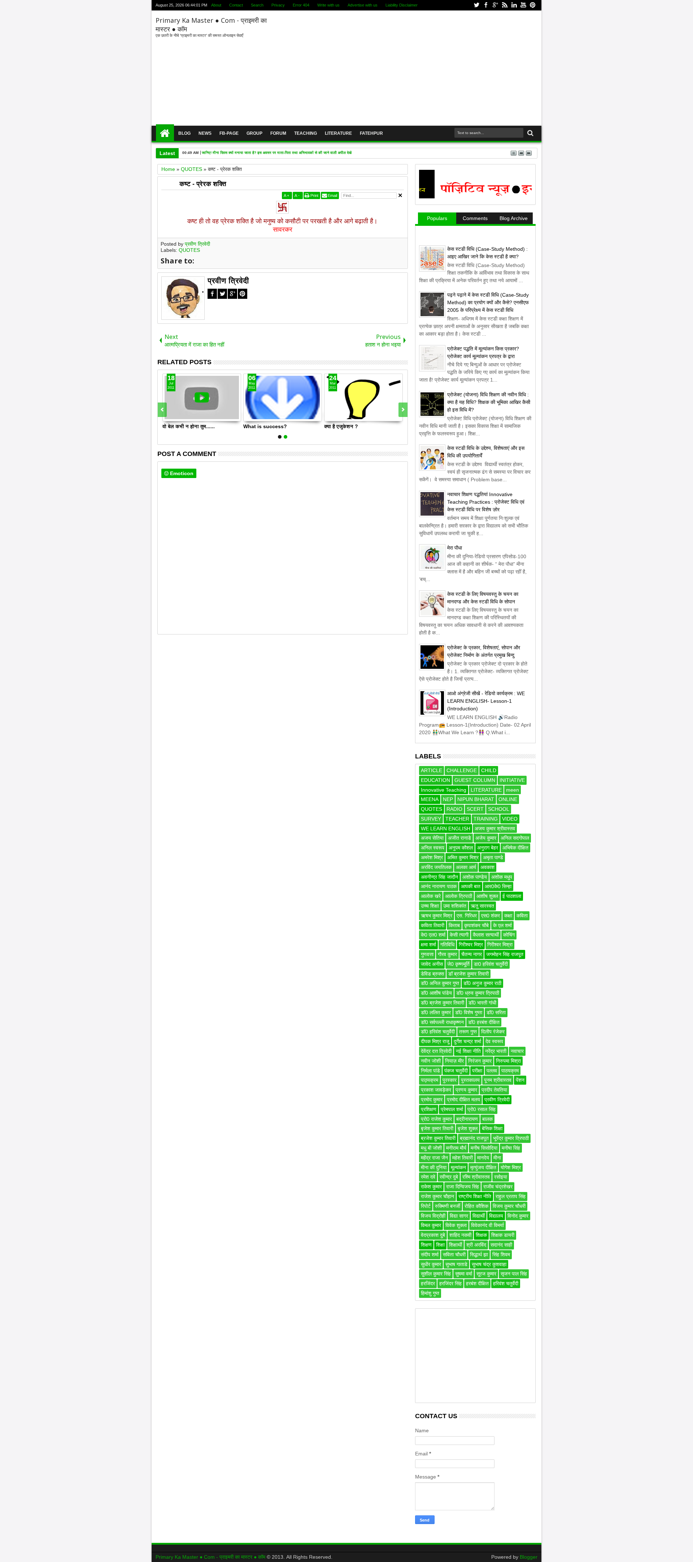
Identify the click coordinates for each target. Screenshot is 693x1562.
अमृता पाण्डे (493, 857)
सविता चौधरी (454, 1254)
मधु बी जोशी (431, 1148)
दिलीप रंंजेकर (493, 1031)
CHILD (488, 770)
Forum (278, 133)
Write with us (328, 5)
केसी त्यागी (459, 935)
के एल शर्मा (502, 925)
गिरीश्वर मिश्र (471, 944)
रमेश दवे (428, 1177)
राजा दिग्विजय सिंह (462, 1186)
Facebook (486, 5)
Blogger (528, 1557)
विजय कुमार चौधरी (509, 1206)
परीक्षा (477, 1070)
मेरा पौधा (454, 548)
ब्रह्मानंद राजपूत (474, 1138)
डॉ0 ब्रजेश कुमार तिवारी (442, 1003)
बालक (487, 1119)
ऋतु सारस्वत (482, 906)
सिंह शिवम (501, 1254)
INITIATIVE (512, 780)
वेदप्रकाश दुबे (433, 1235)
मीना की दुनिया (433, 1167)
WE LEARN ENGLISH (445, 828)
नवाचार (517, 1051)
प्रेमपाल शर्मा (452, 1109)
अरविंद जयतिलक (436, 867)
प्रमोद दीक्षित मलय (463, 1099)
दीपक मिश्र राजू (435, 1041)
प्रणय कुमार (466, 1090)
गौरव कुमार (447, 954)
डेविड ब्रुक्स (432, 974)
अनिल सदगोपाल (515, 838)
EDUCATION (435, 780)
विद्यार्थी (478, 1216)
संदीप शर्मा (430, 1254)
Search (257, 5)
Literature (338, 133)
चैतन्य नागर (471, 954)
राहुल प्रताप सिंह (511, 1196)
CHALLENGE (461, 770)
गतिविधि (447, 944)
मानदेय (483, 1158)
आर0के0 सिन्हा (498, 886)
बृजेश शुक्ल (468, 1128)
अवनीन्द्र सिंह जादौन (439, 877)
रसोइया (500, 1177)
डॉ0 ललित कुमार (436, 1012)
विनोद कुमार (517, 1216)
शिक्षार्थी (455, 1245)
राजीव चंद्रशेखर (498, 1186)
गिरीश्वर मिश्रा (500, 944)
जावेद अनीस (432, 964)
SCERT (475, 809)
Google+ (495, 5)
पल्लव (492, 1070)
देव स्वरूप (494, 1041)
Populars (437, 218)
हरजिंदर (428, 1283)
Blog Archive (514, 218)
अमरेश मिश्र (432, 857)
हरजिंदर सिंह (450, 1283)
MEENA (430, 799)
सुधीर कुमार (431, 1264)
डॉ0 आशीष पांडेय (436, 993)
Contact (236, 5)
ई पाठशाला (511, 896)
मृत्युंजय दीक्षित (483, 1167)
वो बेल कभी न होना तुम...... (188, 426)
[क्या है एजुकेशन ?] (363, 397)
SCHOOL (498, 809)
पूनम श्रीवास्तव (497, 1080)
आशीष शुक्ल (487, 896)
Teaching (305, 133)
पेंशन (520, 1080)
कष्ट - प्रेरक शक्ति (202, 184)
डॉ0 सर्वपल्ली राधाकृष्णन (442, 1022)
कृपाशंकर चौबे (476, 925)
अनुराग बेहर (487, 848)
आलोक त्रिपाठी (458, 896)
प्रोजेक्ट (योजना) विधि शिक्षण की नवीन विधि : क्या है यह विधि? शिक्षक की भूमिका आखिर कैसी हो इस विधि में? (488, 402)
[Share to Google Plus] (184, 415)
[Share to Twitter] (176, 415)
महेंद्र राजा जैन (434, 1158)
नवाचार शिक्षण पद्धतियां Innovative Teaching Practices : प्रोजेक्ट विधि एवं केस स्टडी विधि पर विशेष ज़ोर (485, 501)
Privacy (278, 5)
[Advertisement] (403, 68)
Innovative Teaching (443, 790)
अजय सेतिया (432, 838)
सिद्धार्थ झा (479, 1254)
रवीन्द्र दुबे (449, 1177)
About (216, 5)
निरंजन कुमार (480, 1061)
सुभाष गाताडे (456, 1264)
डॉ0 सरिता (496, 1012)
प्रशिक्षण (428, 1109)
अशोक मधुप (501, 877)
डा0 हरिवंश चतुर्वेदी (491, 964)
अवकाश (487, 867)
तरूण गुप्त (468, 1031)
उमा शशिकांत (454, 906)
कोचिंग (509, 935)
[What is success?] (282, 397)
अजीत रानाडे (459, 838)
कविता (522, 915)
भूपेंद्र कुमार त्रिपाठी (511, 1138)
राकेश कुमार (431, 1186)
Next (162, 410)
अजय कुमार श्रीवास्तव (495, 828)
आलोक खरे (431, 896)
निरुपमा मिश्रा (508, 1061)
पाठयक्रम (510, 1070)
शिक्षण (426, 1245)
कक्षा (508, 915)
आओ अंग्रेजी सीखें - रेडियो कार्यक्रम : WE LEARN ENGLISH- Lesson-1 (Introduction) (486, 700)
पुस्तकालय (470, 1080)
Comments (475, 218)
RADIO (454, 809)
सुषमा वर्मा (463, 1274)
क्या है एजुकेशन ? (341, 426)
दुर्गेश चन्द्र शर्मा (467, 1041)
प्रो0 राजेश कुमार (436, 1119)
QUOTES (189, 250)
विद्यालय (496, 1216)
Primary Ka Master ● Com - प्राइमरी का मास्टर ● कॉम (211, 1557)
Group (254, 133)
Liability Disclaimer (401, 5)
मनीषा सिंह (511, 1148)
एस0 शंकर (490, 915)
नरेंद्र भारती (495, 1051)
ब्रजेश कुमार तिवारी (438, 1138)
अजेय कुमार (485, 838)
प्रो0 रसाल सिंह (481, 1109)
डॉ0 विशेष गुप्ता (468, 1012)
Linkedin (514, 5)
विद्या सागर (459, 1216)
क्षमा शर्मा (428, 944)
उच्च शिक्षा (430, 906)
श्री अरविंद (476, 1245)
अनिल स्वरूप (432, 848)
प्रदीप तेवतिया (494, 1090)
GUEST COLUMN (474, 780)
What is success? (265, 426)
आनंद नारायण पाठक (439, 886)
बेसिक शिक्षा (492, 1128)
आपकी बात (470, 886)
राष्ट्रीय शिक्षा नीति (474, 1196)
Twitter (476, 5)
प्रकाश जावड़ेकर (436, 1090)
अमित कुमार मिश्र (463, 857)
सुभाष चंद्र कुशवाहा (489, 1264)
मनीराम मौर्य (456, 1148)
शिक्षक (481, 1235)
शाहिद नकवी (460, 1235)
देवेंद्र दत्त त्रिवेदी (436, 1051)
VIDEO (510, 819)
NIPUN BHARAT (475, 799)
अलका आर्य (466, 867)
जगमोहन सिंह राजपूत (504, 954)
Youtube (523, 5)
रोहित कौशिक (476, 1206)
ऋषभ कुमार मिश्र (436, 915)
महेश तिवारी (462, 1158)
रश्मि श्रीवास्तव (476, 1177)
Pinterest (532, 5)
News (205, 133)
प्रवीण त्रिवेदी (197, 244)
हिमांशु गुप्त (430, 1293)
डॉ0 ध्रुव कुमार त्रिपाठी (477, 993)
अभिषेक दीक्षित (515, 848)
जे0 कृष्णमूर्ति (458, 964)
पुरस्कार (450, 1080)
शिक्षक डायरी (502, 1235)
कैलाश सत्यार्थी (486, 935)
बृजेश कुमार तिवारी (437, 1128)
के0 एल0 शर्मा (433, 935)
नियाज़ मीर (454, 1061)
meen (512, 790)
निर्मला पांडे (430, 1070)
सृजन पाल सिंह (514, 1274)
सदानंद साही (501, 1245)
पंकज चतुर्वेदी (456, 1070)
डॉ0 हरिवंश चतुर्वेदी (438, 1031)
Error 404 (301, 5)
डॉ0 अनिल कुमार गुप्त (440, 983)
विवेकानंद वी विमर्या (487, 1225)
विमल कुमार (431, 1225)
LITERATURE (486, 790)
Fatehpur (371, 133)
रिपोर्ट (426, 1206)
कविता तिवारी (432, 925)
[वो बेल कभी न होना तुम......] (202, 397)
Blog (184, 133)
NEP (448, 799)
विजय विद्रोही (433, 1216)
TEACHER (457, 819)
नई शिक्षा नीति (468, 1051)
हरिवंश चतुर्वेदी (505, 1283)
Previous (402, 410)
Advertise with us (363, 5)
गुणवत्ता (427, 954)
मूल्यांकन (458, 1167)
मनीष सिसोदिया (484, 1148)
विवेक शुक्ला (456, 1225)
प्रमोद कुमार (432, 1099)
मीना (497, 1158)
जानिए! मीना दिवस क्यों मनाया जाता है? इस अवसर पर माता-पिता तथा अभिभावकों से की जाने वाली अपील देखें (277, 153)
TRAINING (486, 819)
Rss (504, 5)
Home (165, 133)
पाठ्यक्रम (429, 1080)
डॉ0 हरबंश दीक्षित (484, 1022)
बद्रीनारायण (467, 1119)
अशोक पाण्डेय (474, 877)
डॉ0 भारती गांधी (482, 1003)
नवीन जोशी (431, 1061)
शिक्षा (440, 1245)
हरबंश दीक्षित (477, 1283)
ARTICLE (431, 770)
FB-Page (229, 133)
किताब (454, 925)
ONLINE (507, 799)
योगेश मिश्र (511, 1167)
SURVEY (431, 819)
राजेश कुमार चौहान (437, 1196)
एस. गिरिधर (467, 915)
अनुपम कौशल (461, 848)
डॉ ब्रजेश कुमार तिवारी (468, 974)
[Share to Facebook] (168, 415)
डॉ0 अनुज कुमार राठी (482, 983)
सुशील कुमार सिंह (436, 1274)
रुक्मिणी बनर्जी (447, 1206)
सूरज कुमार (486, 1274)
